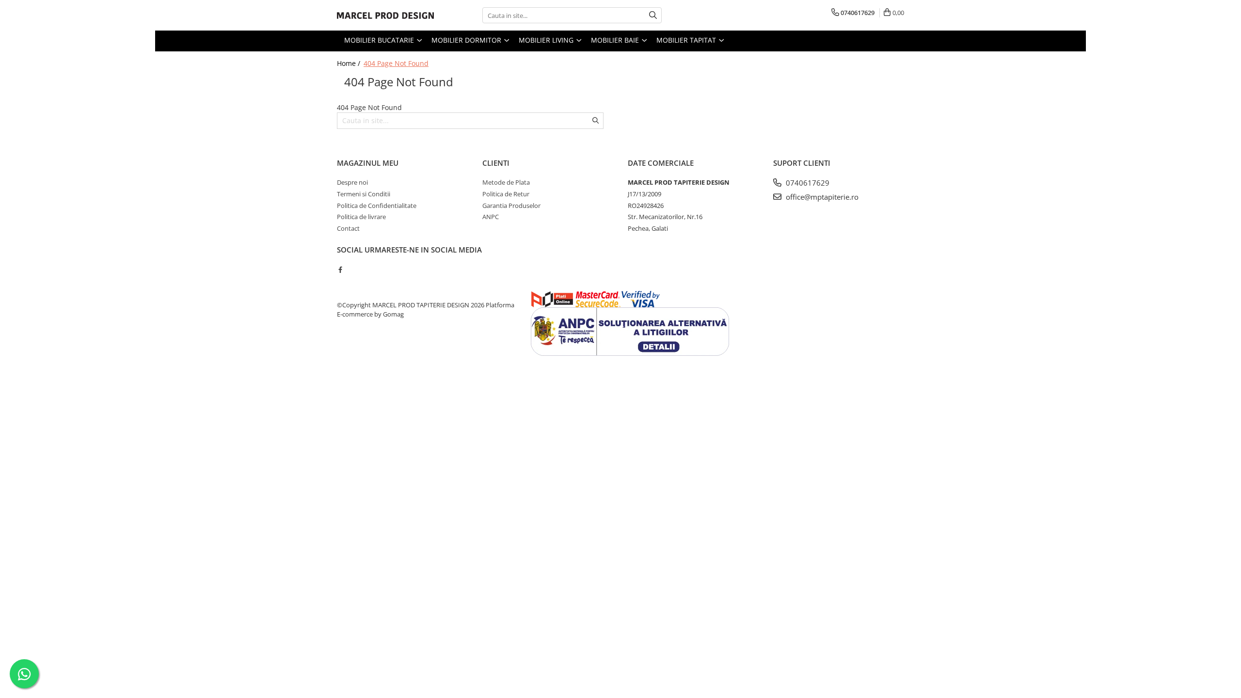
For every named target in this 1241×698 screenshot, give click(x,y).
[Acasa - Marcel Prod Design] (385, 15)
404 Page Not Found (396, 63)
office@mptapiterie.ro (821, 197)
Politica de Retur (505, 194)
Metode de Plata (506, 182)
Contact (348, 228)
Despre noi (352, 182)
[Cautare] (653, 15)
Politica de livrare (361, 216)
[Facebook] (340, 269)
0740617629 (806, 183)
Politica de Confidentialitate (376, 205)
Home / (349, 63)
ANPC (490, 216)
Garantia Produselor (511, 205)
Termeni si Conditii (363, 194)
